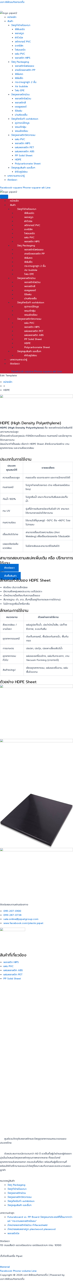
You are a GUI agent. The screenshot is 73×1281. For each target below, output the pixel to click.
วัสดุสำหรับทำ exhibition (24, 119)
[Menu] (4, 197)
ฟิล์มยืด (19, 78)
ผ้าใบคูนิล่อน (21, 172)
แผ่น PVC (20, 54)
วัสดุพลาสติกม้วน (20, 94)
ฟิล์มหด (19, 74)
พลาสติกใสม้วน (23, 98)
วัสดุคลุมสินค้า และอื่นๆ (23, 167)
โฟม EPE (19, 90)
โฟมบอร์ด (20, 50)
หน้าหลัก (11, 17)
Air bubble (21, 86)
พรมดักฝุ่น (20, 127)
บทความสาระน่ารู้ (16, 176)
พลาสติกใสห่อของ (24, 66)
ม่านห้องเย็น (21, 115)
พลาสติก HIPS (22, 58)
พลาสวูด (19, 33)
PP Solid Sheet (23, 155)
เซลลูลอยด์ (20, 106)
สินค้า (10, 21)
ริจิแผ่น (18, 111)
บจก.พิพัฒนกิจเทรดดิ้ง (12, 2)
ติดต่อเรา (12, 180)
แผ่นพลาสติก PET (24, 147)
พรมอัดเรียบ (21, 131)
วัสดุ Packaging (20, 62)
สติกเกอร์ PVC (23, 41)
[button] (40, 21)
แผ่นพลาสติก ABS (24, 151)
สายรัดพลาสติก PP (25, 70)
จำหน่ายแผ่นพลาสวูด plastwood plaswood (31, 1229)
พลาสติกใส (13, 1233)
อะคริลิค (19, 45)
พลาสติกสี (20, 102)
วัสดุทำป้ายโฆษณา (20, 25)
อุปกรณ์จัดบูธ (22, 123)
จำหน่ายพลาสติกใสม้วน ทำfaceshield (27, 1225)
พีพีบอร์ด (20, 29)
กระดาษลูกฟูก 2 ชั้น (25, 82)
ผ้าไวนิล (19, 37)
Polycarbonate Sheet (28, 163)
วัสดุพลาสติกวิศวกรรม (23, 135)
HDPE (18, 159)
